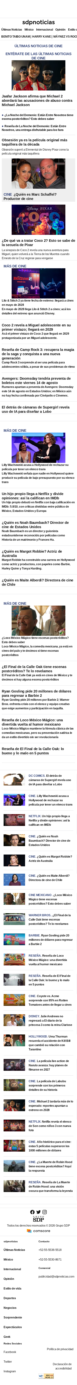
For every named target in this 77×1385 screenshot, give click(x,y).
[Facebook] (32, 1212)
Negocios (10, 1307)
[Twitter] (38, 1212)
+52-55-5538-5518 (50, 1249)
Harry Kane (41, 36)
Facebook (10, 1352)
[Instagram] (44, 1212)
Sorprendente (13, 1317)
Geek (7, 1336)
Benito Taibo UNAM (15, 36)
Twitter (8, 1361)
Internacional (44, 29)
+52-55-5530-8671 (50, 1259)
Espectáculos (13, 1327)
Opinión (60, 29)
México (29, 29)
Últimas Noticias (11, 29)
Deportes (10, 1298)
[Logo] (38, 22)
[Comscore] (38, 1230)
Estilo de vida (12, 1288)
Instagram (10, 1371)
